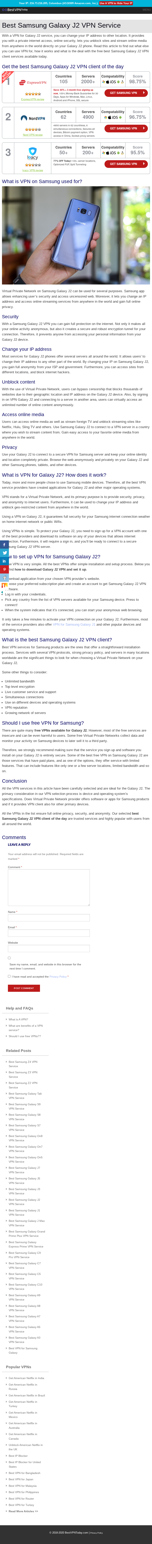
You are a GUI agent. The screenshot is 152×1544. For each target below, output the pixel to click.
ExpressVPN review (32, 99)
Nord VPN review (33, 135)
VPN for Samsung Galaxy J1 (74, 624)
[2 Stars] (29, 93)
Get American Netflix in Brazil (27, 1395)
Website (13, 942)
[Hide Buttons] (2, 591)
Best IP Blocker (18, 1455)
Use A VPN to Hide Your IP (116, 3)
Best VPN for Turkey (21, 1505)
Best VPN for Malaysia (23, 1485)
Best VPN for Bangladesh (24, 1473)
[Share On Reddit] (4, 578)
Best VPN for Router (21, 1498)
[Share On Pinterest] (4, 569)
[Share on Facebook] (4, 544)
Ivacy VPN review (32, 170)
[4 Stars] (36, 93)
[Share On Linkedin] (4, 561)
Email (12, 927)
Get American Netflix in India (26, 1378)
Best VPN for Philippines (24, 1492)
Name (12, 911)
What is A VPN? (18, 1019)
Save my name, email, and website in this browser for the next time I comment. (45, 966)
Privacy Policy (58, 976)
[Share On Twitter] (4, 553)
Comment (15, 867)
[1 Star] (26, 93)
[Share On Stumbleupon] (4, 586)
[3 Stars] (33, 93)
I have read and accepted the (40, 976)
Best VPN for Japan (21, 1479)
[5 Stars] (39, 93)
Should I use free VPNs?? (25, 1036)
